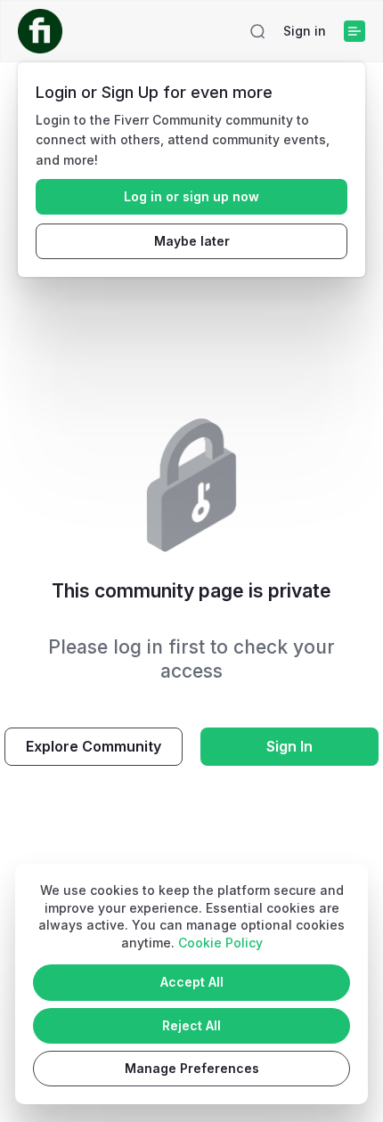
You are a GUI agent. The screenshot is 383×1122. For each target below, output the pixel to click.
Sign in (304, 30)
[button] (257, 31)
